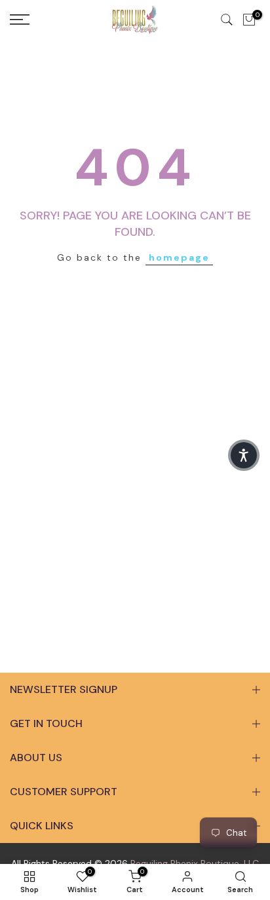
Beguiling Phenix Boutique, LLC (194, 863)
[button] (244, 455)
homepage (179, 257)
